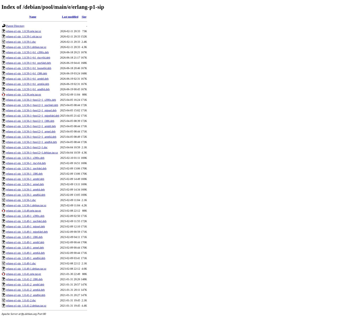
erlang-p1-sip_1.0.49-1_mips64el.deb (27, 231)
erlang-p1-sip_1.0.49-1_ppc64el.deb (26, 221)
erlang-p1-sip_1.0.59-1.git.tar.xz (24, 36)
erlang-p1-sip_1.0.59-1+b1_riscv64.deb (28, 57)
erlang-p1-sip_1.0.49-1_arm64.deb (25, 252)
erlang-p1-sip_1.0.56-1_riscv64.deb (26, 163)
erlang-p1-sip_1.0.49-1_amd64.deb (25, 258)
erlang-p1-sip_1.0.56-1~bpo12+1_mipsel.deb (31, 110)
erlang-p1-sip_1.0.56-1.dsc (21, 200)
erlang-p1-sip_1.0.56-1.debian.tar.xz (26, 205)
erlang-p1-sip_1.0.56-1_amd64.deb (25, 194)
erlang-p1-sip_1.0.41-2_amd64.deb (25, 295)
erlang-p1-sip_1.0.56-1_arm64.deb (25, 189)
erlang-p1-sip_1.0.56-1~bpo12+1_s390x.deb (31, 99)
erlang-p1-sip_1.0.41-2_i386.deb (24, 279)
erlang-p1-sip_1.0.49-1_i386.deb (24, 237)
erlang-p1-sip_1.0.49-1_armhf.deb (25, 242)
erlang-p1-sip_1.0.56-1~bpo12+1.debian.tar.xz (32, 152)
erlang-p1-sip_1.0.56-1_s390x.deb (25, 157)
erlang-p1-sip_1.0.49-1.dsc (21, 263)
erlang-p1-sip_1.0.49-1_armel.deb (25, 247)
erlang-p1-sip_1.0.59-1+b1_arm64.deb (27, 84)
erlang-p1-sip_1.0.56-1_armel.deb (25, 184)
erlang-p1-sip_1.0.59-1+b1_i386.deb (26, 73)
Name (32, 16)
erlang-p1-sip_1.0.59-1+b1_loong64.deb (28, 68)
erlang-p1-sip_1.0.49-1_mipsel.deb (25, 226)
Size (84, 16)
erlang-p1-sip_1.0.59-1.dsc (21, 41)
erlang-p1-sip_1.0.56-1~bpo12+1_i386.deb (30, 120)
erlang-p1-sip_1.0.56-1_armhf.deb (25, 178)
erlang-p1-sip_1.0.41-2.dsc (21, 300)
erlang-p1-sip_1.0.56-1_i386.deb (24, 173)
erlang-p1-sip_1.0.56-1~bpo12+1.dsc (27, 147)
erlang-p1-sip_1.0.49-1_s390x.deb (25, 215)
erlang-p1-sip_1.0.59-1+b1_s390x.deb (27, 52)
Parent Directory (15, 25)
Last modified (70, 16)
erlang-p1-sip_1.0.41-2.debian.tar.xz (26, 305)
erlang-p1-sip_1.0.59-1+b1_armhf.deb (27, 78)
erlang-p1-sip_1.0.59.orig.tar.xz (23, 31)
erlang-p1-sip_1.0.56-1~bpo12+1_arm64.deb (31, 136)
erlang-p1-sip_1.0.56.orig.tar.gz (23, 94)
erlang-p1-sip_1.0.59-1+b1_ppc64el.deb (28, 62)
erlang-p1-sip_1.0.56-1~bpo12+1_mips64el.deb (32, 115)
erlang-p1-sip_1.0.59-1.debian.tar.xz (26, 47)
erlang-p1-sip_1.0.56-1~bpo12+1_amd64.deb (31, 142)
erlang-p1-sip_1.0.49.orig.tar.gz (23, 210)
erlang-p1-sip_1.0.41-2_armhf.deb (25, 284)
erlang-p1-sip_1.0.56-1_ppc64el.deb (26, 168)
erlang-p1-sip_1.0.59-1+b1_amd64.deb (28, 89)
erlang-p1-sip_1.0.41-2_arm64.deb (25, 289)
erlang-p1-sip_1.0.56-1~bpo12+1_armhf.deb (31, 126)
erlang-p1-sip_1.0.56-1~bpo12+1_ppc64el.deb (32, 105)
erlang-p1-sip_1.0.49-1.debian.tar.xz (26, 268)
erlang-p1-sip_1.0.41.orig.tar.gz (23, 273)
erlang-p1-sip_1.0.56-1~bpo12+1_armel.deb (30, 131)
